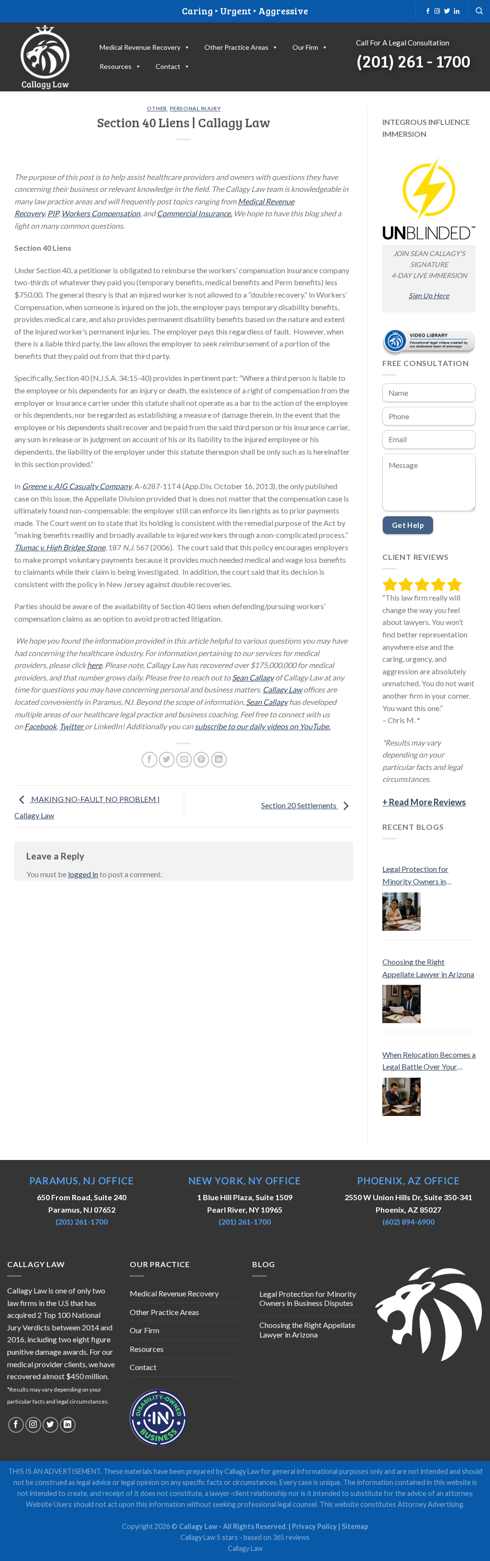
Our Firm (305, 47)
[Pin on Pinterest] (201, 760)
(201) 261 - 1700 (413, 60)
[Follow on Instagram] (33, 1425)
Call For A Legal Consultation (402, 42)
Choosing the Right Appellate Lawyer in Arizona (428, 968)
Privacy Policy (315, 1526)
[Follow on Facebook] (16, 1425)
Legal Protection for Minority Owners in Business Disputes (415, 875)
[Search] (479, 11)
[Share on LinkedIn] (219, 760)
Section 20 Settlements (299, 805)
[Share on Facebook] (149, 760)
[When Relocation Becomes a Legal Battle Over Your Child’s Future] (401, 1097)
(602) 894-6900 (408, 1221)
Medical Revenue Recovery (140, 47)
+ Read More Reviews (424, 802)
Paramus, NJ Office (81, 1180)
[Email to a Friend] (184, 760)
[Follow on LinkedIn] (68, 1425)
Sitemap (355, 1526)
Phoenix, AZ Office (408, 1180)
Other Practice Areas (236, 47)
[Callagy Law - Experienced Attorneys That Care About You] (50, 56)
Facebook (40, 726)
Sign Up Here (429, 295)
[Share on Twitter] (167, 760)
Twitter (72, 726)
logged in (83, 874)
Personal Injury (195, 108)
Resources (116, 66)
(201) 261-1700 (82, 1221)
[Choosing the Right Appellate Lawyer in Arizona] (401, 1004)
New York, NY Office (245, 1180)
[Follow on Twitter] (50, 1425)
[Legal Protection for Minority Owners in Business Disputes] (401, 911)
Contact (168, 66)
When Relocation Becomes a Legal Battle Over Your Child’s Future (429, 1061)
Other (157, 108)
